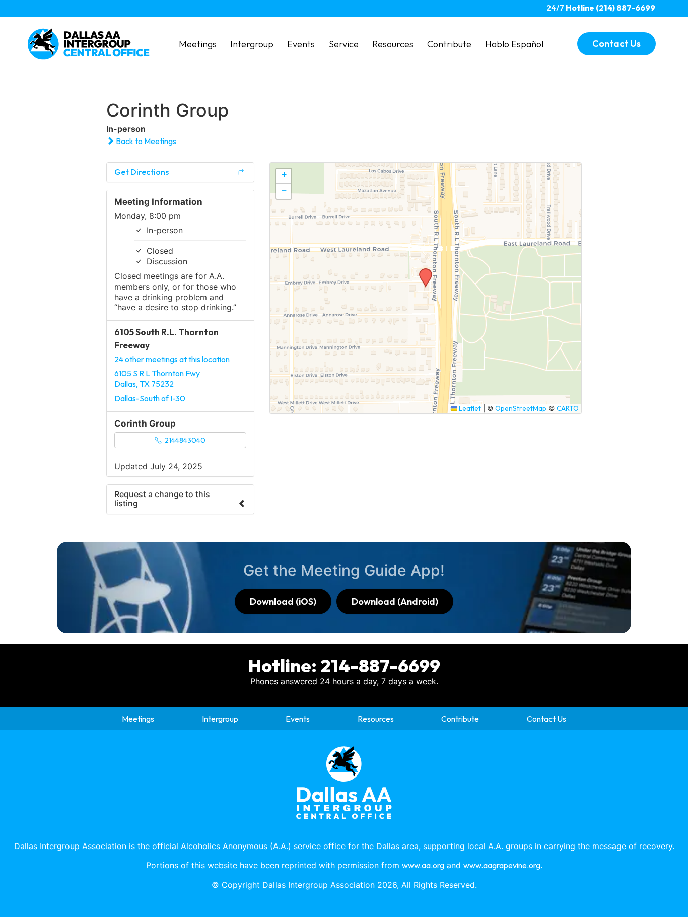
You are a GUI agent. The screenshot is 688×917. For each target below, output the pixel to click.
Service (344, 44)
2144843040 (184, 440)
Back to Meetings (145, 141)
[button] (422, 271)
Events (301, 44)
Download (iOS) (283, 601)
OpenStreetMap (520, 408)
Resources (393, 44)
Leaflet (469, 408)
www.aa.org (423, 865)
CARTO (568, 408)
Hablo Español (514, 44)
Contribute (449, 44)
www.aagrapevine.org (501, 865)
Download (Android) (395, 601)
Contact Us (546, 719)
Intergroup (251, 44)
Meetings (198, 44)
